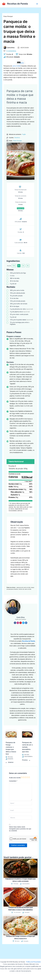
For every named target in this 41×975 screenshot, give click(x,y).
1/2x (13, 265)
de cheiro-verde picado (19, 314)
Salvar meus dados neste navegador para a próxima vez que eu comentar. (20, 828)
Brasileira (17, 137)
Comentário (13, 781)
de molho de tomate (18, 304)
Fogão (24, 134)
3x (28, 265)
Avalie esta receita (15, 777)
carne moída (16, 66)
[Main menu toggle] (37, 4)
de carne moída (17, 290)
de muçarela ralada (21, 320)
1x (19, 265)
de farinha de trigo (18, 273)
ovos (12, 276)
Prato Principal (8, 16)
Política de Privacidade (33, 962)
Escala (9, 265)
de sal (13, 284)
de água (14, 306)
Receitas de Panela (17, 3)
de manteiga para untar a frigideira (19, 323)
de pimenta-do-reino (21, 309)
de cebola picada (17, 293)
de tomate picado (17, 301)
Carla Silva (10, 47)
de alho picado (16, 296)
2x (23, 265)
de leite (14, 278)
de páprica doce (20, 312)
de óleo (14, 281)
